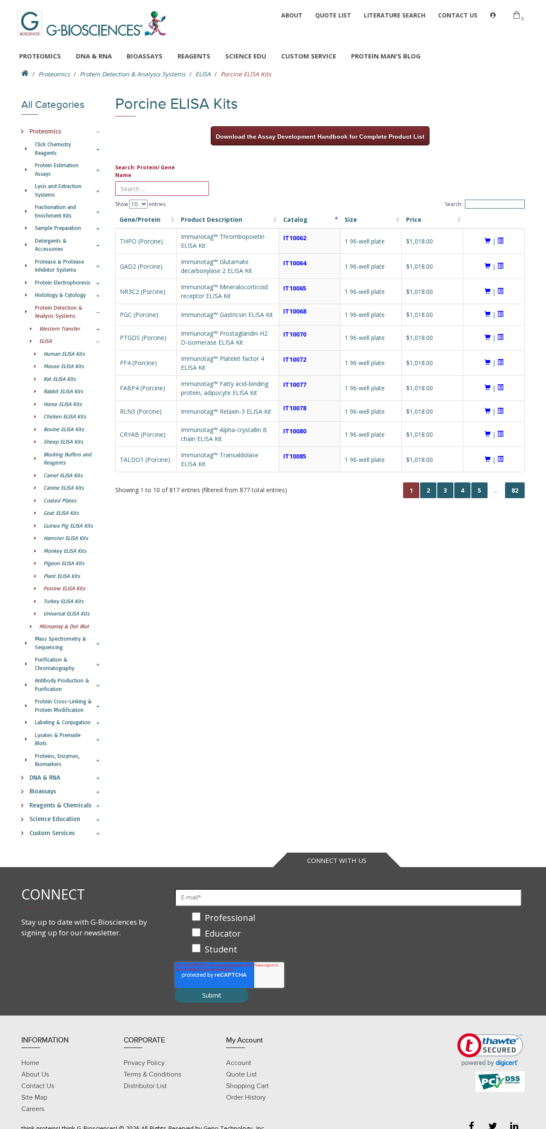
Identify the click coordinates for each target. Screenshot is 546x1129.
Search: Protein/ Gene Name (145, 171)
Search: (453, 204)
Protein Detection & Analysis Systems (133, 74)
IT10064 (294, 263)
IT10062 (294, 238)
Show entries (140, 204)
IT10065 (294, 288)
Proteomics (54, 74)
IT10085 (294, 456)
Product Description (211, 219)
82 (514, 490)
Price (413, 219)
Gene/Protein (139, 219)
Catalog (295, 219)
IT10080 (294, 431)
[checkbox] (348, 934)
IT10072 (294, 359)
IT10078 (294, 408)
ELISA (203, 74)
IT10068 (294, 311)
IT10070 (294, 334)
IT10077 (294, 384)
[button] (490, 1050)
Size (351, 219)
